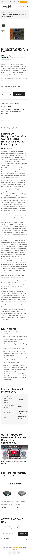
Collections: (4, 109)
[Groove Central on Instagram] (14, 553)
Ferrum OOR (20, 399)
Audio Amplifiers (12, 109)
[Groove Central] (7, 7)
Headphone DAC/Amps (7, 111)
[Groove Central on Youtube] (19, 553)
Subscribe (23, 533)
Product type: (4, 103)
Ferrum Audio (20, 109)
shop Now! (23, 1)
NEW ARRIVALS (17, 111)
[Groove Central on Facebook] (10, 553)
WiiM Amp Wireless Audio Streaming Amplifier (20, 503)
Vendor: (3, 106)
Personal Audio (5, 113)
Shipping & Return (13, 128)
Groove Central (17, 547)
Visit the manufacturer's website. (10, 476)
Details (3, 128)
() (25, 6)
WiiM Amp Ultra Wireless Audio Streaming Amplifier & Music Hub (7, 503)
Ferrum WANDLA (21, 406)
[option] (4, 25)
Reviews (23, 128)
